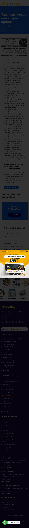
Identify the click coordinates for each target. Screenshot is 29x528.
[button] (26, 251)
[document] (14, 264)
